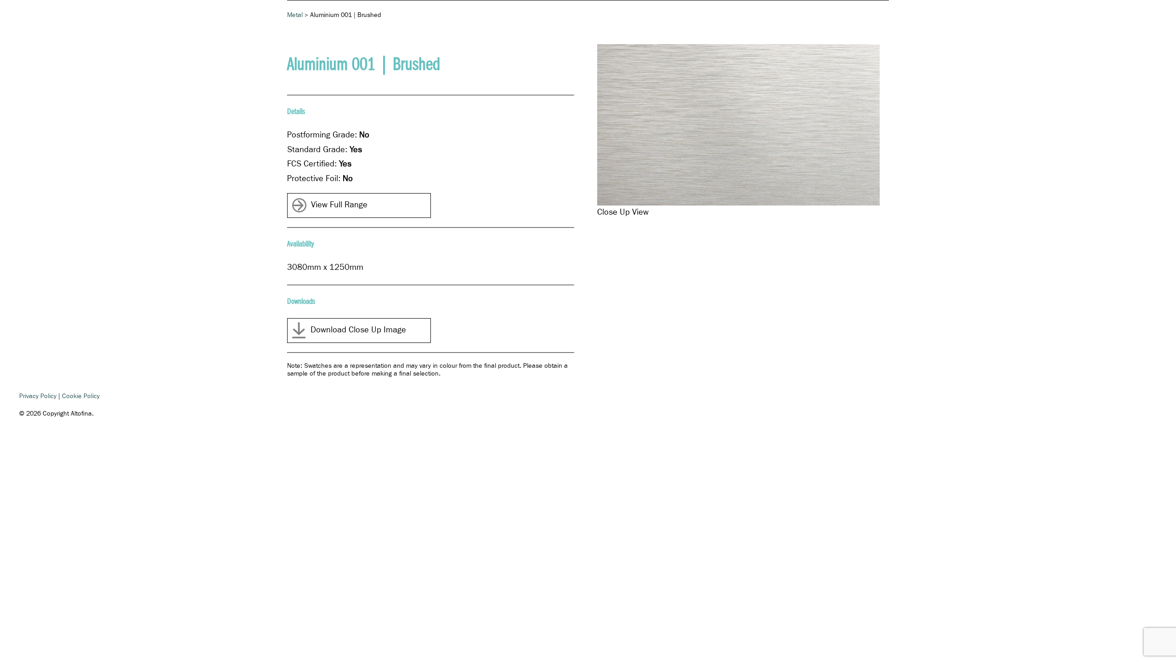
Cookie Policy (81, 396)
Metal (295, 15)
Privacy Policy (38, 396)
